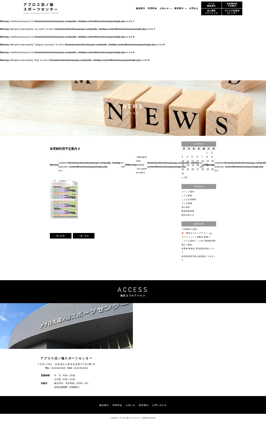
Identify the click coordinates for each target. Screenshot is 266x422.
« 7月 (184, 177)
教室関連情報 (187, 211)
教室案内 (179, 8)
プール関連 (186, 203)
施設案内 (140, 8)
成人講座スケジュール (211, 12)
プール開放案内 (211, 5)
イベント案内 (187, 192)
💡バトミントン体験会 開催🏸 (196, 237)
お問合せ (193, 8)
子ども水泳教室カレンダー (232, 12)
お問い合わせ (159, 405)
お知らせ (164, 8)
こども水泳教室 (188, 199)
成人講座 (185, 207)
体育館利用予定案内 (232, 5)
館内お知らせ (187, 215)
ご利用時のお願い (190, 229)
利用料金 (152, 8)
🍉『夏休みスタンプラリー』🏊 (196, 233)
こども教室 (186, 195)
